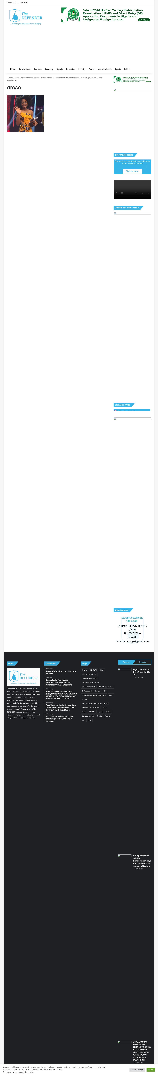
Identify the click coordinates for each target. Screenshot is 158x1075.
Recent (126, 662)
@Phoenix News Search (90, 682)
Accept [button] (150, 1070)
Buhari (84, 699)
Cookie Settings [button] (137, 1070)
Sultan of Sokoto (88, 716)
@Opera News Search (89, 678)
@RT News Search (88, 687)
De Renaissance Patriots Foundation (94, 703)
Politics (127, 69)
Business (38, 69)
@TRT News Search (106, 687)
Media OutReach (105, 69)
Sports (118, 69)
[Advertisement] (79, 47)
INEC (104, 708)
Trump (107, 716)
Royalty (60, 69)
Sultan (108, 712)
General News (24, 69)
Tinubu (99, 716)
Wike (89, 720)
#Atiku (84, 670)
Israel (84, 712)
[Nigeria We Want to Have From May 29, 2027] (124, 760)
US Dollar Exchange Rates (126, 411)
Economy (49, 69)
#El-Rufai (93, 670)
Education (70, 69)
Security (81, 69)
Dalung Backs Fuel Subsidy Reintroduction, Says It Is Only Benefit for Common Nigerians (142, 860)
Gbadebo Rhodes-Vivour (90, 708)
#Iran (102, 670)
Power (91, 69)
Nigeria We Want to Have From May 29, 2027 (141, 672)
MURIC (91, 712)
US (83, 720)
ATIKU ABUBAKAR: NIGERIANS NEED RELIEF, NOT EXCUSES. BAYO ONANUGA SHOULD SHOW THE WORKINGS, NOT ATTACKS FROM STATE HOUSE (142, 1051)
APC (110, 695)
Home (12, 69)
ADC (104, 691)
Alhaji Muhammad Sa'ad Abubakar (94, 695)
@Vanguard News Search (91, 691)
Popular (142, 662)
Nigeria (100, 712)
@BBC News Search (89, 674)
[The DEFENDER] (26, 16)
